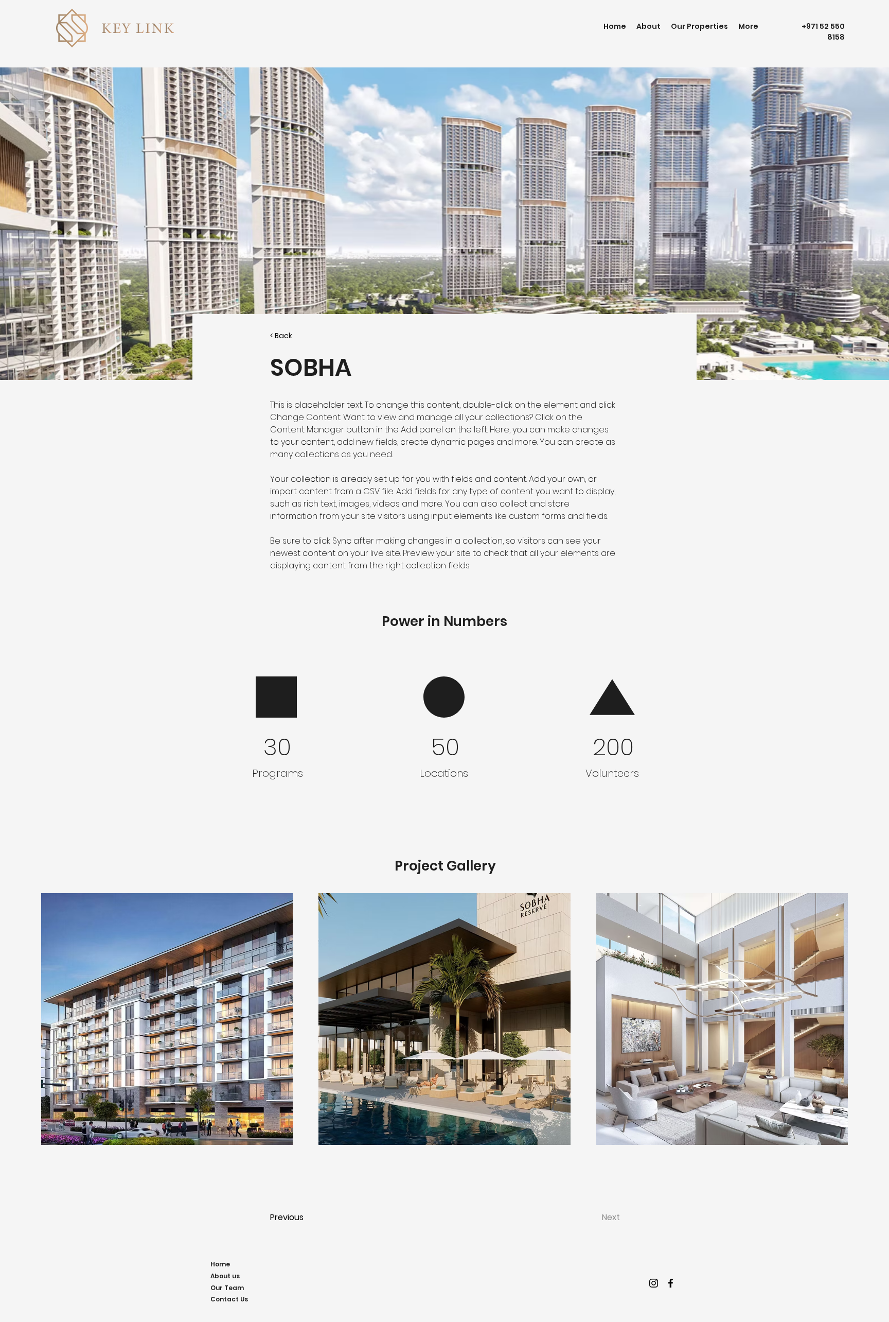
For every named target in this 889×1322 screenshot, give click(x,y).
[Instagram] (654, 1283)
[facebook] (671, 1283)
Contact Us (229, 1299)
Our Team (227, 1287)
